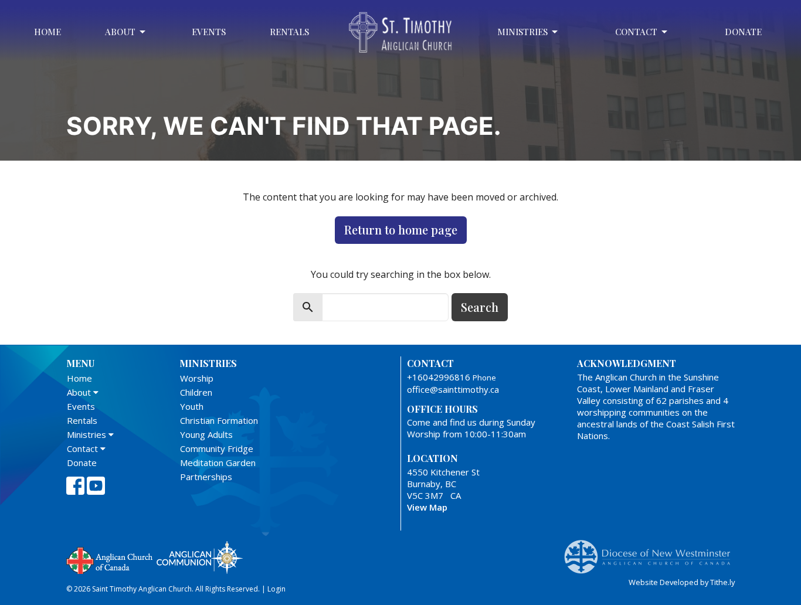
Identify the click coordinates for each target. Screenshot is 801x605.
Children (196, 392)
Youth (191, 406)
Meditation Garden (218, 462)
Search (479, 307)
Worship (196, 378)
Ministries (522, 32)
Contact (636, 32)
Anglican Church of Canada (110, 559)
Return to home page (400, 229)
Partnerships (206, 476)
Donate (743, 32)
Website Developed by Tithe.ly (682, 582)
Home (47, 32)
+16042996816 (438, 377)
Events (209, 32)
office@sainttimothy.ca (453, 389)
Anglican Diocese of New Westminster (652, 551)
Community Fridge (216, 448)
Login (276, 589)
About (120, 32)
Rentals (289, 32)
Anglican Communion (199, 557)
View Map (427, 507)
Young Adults (206, 434)
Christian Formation (219, 420)
